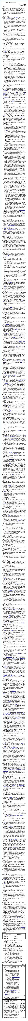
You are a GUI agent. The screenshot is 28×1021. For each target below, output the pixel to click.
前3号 (7, 430)
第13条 (11, 815)
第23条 (16, 815)
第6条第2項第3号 (14, 990)
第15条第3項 (17, 583)
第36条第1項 (22, 388)
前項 (5, 51)
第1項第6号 (15, 847)
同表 (13, 101)
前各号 (7, 279)
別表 (14, 99)
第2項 (5, 288)
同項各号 (16, 329)
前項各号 (10, 282)
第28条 (10, 797)
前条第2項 (11, 459)
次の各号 (16, 17)
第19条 (7, 324)
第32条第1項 (20, 718)
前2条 (7, 236)
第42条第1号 (20, 360)
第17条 (9, 623)
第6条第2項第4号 (10, 992)
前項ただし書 (22, 210)
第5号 (16, 839)
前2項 (10, 598)
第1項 (9, 292)
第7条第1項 (13, 691)
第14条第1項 (16, 609)
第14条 (18, 917)
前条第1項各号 (11, 225)
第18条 (14, 623)
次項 (10, 615)
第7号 (6, 994)
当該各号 (9, 18)
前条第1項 (8, 532)
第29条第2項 (9, 657)
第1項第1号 (7, 333)
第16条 (9, 485)
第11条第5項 (18, 434)
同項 (12, 328)
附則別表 (23, 927)
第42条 (10, 452)
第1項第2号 (10, 839)
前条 (11, 307)
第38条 (9, 701)
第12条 (7, 815)
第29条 (4, 693)
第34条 (15, 720)
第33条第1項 (8, 713)
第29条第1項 (9, 608)
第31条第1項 (23, 658)
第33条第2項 (14, 747)
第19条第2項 (18, 717)
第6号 (4, 362)
